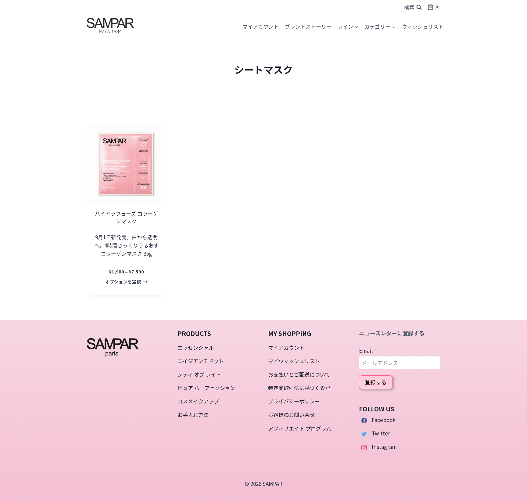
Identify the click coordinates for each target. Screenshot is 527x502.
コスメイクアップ (198, 401)
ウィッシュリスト (422, 26)
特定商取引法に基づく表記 (299, 388)
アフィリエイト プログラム (299, 428)
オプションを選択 (123, 282)
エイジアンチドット (200, 361)
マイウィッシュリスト (294, 361)
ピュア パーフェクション (206, 388)
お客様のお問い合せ (291, 414)
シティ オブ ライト (199, 374)
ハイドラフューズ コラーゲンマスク (126, 217)
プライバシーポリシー (294, 401)
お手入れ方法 (193, 414)
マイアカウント (286, 347)
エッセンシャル (195, 347)
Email (366, 350)
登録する (376, 382)
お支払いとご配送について (299, 374)
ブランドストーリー (308, 26)
